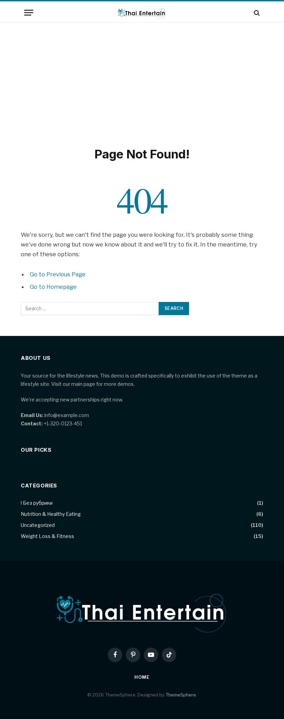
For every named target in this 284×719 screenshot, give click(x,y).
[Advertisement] (142, 83)
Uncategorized (38, 525)
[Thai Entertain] (142, 12)
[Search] (256, 12)
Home (142, 677)
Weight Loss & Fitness (47, 536)
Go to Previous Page (58, 274)
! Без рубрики (37, 503)
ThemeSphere (181, 695)
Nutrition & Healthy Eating (51, 514)
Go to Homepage (53, 286)
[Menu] (28, 12)
